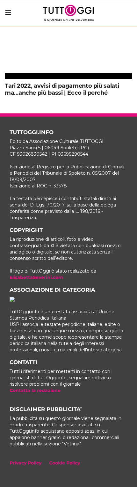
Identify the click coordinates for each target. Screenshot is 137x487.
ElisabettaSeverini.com (36, 277)
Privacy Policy (25, 463)
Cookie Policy (64, 463)
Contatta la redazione (35, 390)
